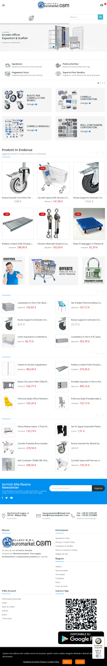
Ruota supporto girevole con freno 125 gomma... (89, 197)
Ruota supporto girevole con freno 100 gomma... (33, 319)
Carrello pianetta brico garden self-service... (33, 443)
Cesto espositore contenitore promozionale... (33, 336)
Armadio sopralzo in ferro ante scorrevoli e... (86, 381)
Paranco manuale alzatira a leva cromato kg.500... (53, 243)
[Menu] (102, 638)
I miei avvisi (7, 618)
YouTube (11, 497)
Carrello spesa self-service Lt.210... (53, 197)
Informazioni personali (11, 599)
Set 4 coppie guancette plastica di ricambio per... (86, 426)
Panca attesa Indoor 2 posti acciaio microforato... (33, 426)
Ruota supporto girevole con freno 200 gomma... (86, 319)
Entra (57, 582)
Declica (67, 662)
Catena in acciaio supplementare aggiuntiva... (33, 364)
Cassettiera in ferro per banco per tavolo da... (33, 302)
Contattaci (59, 578)
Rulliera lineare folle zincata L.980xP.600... (18, 243)
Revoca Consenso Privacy (66, 550)
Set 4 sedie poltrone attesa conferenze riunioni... (86, 302)
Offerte (58, 566)
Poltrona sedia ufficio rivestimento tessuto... (33, 398)
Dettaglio (31, 104)
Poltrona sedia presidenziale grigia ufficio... (86, 398)
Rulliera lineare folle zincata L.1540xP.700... (86, 364)
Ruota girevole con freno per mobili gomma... (18, 197)
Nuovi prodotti (61, 570)
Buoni (4, 614)
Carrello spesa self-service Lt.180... (86, 460)
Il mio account (61, 586)
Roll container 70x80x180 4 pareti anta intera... (33, 460)
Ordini (4, 603)
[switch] (98, 656)
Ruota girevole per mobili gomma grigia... (86, 443)
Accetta (80, 662)
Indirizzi (5, 610)
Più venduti (60, 574)
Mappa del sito (61, 554)
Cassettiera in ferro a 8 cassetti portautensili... (86, 336)
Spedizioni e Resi (62, 538)
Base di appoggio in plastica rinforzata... (89, 243)
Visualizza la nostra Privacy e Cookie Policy (41, 662)
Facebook (2, 497)
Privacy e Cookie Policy (65, 542)
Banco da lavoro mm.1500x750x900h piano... (33, 381)
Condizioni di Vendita (64, 546)
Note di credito (8, 606)
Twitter (6, 497)
